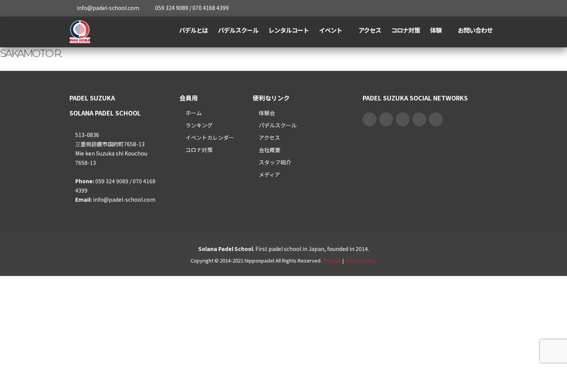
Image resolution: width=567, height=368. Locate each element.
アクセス (369, 30)
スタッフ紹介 (275, 162)
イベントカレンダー (210, 137)
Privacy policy (361, 260)
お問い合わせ (475, 30)
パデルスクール (238, 30)
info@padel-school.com (108, 8)
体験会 (267, 112)
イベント (330, 30)
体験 (436, 30)
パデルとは (193, 30)
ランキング (199, 125)
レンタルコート (288, 30)
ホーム (194, 112)
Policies (332, 260)
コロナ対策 (405, 30)
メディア (269, 174)
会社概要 (269, 149)
